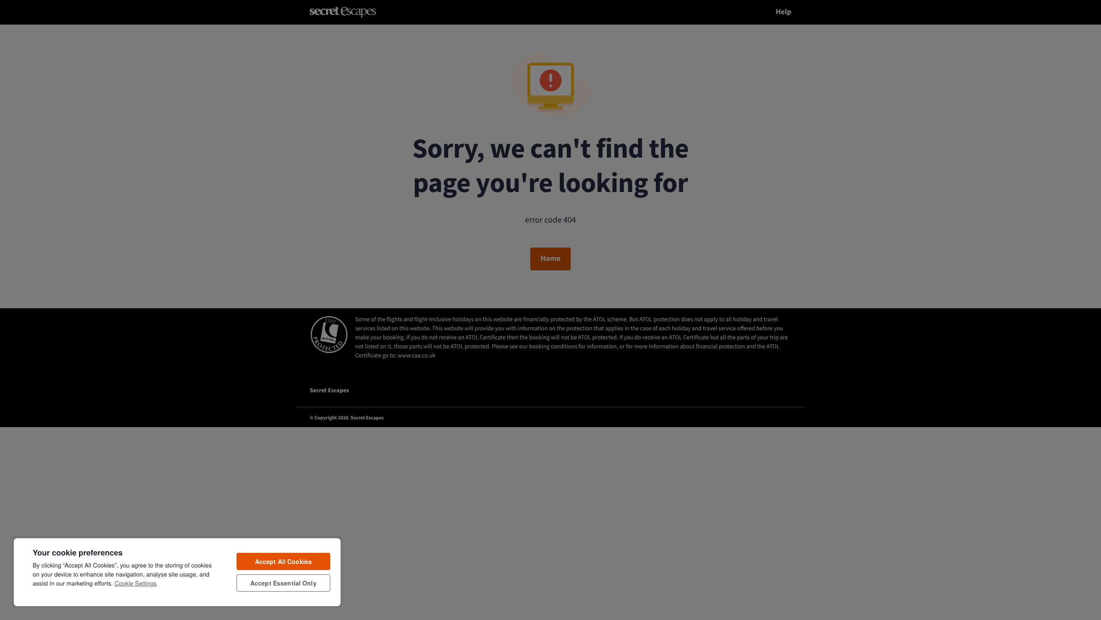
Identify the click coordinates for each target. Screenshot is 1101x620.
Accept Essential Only (283, 583)
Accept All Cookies (283, 561)
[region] (177, 571)
